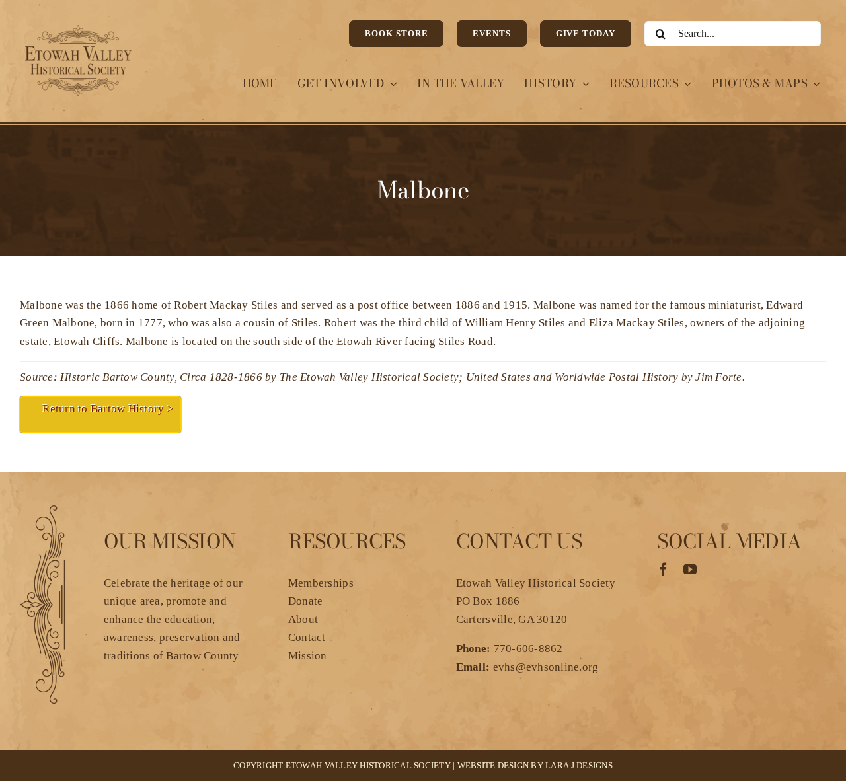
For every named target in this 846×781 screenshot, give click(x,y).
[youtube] (690, 569)
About (303, 619)
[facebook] (663, 569)
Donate (305, 601)
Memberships (321, 583)
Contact (307, 637)
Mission (307, 656)
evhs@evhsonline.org (546, 667)
